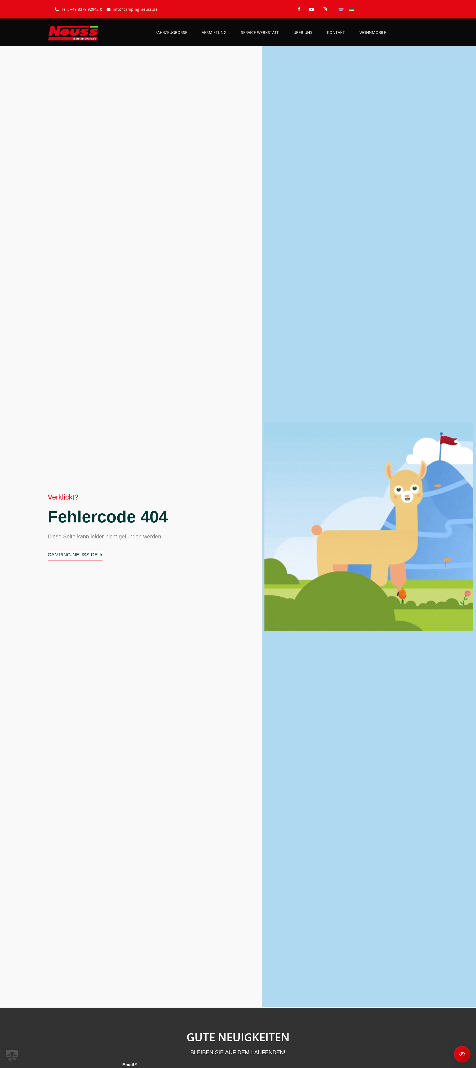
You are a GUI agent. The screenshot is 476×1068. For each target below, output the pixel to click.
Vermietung (214, 32)
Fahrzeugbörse (171, 32)
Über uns (302, 32)
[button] (12, 1056)
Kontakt (336, 32)
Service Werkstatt (260, 32)
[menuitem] (341, 9)
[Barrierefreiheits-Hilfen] (462, 1054)
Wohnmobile (372, 32)
